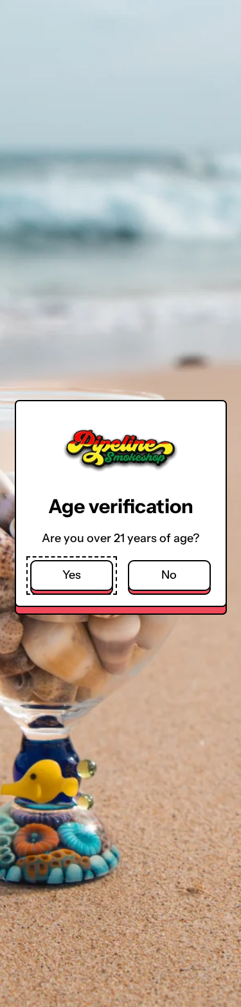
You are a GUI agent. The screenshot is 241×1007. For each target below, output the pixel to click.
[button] (71, 576)
